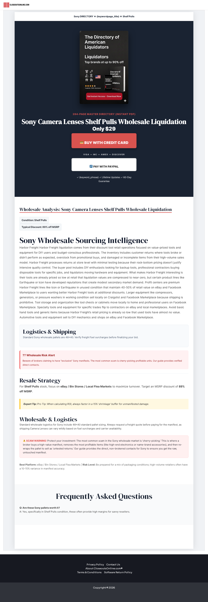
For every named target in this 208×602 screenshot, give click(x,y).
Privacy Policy (95, 564)
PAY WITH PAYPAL (106, 166)
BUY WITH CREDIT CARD (106, 143)
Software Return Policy (118, 572)
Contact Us (113, 564)
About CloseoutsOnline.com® (104, 568)
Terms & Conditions (89, 572)
